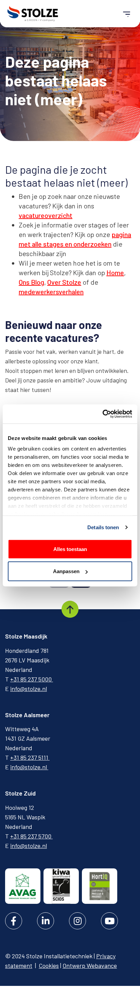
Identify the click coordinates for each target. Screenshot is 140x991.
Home (115, 272)
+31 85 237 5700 (31, 836)
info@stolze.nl (28, 688)
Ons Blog (31, 282)
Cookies (49, 965)
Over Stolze (64, 282)
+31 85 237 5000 (31, 679)
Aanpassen (66, 571)
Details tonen (103, 527)
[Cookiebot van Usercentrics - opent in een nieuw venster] (102, 414)
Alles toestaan (70, 549)
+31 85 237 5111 (30, 757)
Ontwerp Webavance (90, 965)
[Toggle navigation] (127, 14)
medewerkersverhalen (51, 291)
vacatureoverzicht (45, 215)
